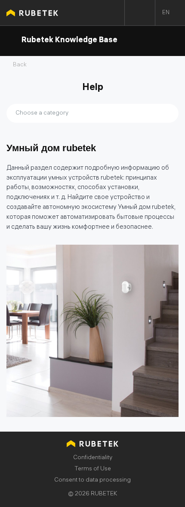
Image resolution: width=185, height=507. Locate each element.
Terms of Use (92, 469)
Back (20, 65)
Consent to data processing (92, 480)
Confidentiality (92, 458)
